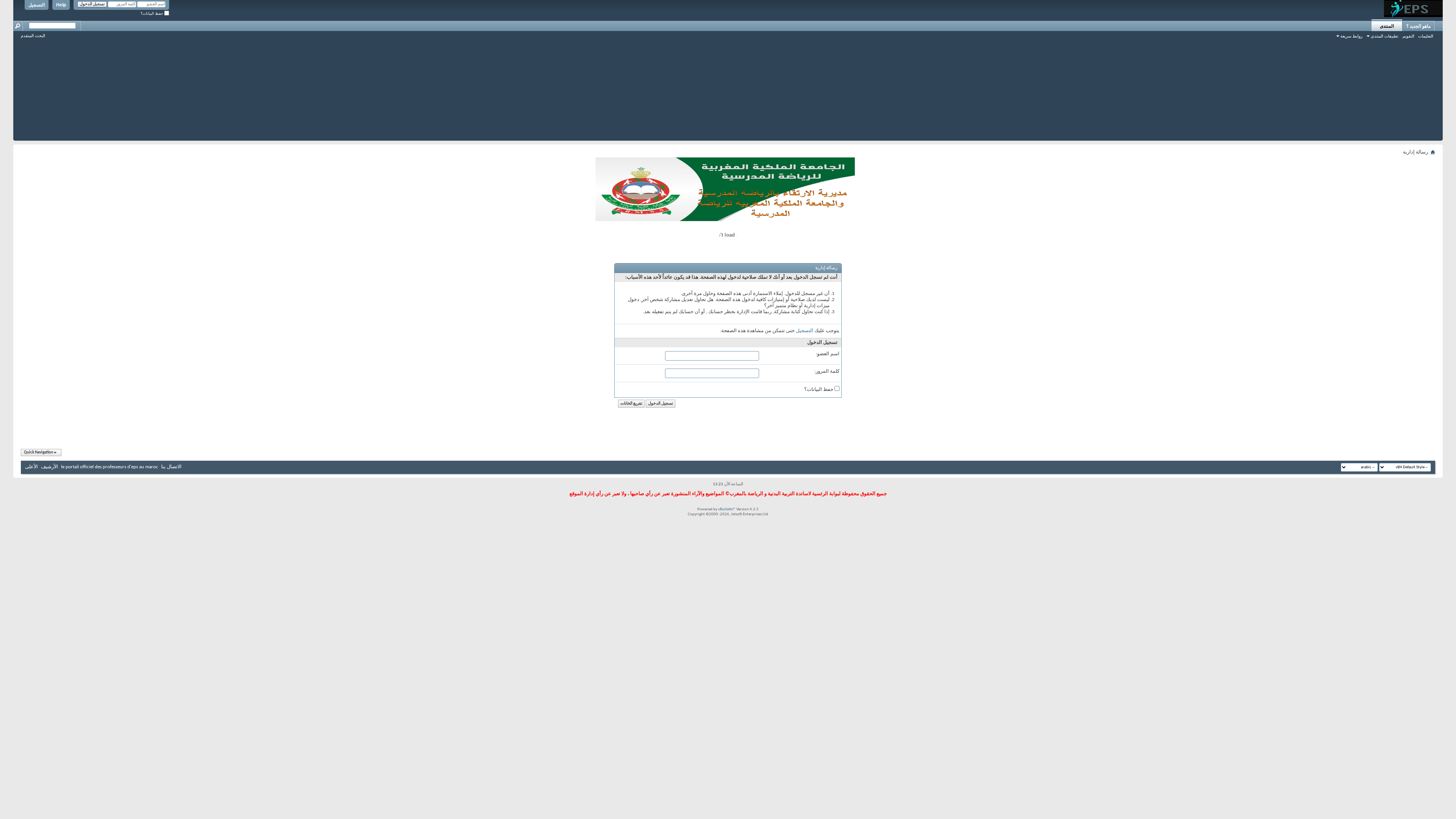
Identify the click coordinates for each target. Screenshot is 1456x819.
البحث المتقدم (33, 35)
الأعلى (31, 466)
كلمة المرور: (826, 371)
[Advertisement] (728, 88)
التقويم (1408, 36)
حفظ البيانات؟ (152, 13)
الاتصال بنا (171, 466)
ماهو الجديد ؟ (1418, 26)
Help (61, 5)
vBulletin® (727, 509)
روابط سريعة (1351, 36)
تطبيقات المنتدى (1384, 36)
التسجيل (36, 5)
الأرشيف (49, 466)
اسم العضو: (827, 353)
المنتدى (1387, 26)
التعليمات (1425, 36)
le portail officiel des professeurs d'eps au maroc (109, 466)
